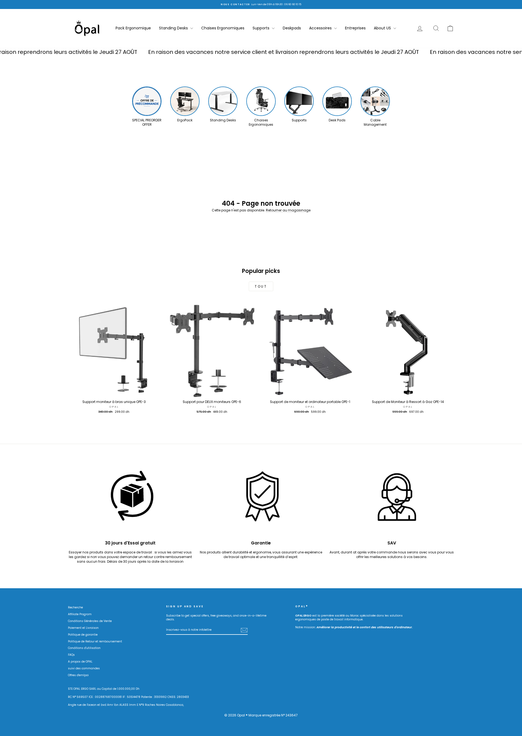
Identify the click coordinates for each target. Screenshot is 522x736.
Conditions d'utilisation (84, 648)
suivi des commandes (84, 668)
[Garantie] (261, 499)
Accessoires (321, 28)
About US (383, 28)
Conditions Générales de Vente (90, 621)
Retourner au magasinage (288, 210)
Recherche (75, 607)
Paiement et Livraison (83, 628)
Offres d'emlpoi (78, 675)
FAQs (71, 655)
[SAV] (391, 499)
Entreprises (355, 28)
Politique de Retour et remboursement (95, 641)
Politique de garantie (83, 635)
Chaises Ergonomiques (222, 28)
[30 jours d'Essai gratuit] (130, 499)
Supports (262, 28)
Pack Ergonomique (133, 28)
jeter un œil (114, 392)
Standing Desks (174, 28)
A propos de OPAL (80, 662)
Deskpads (292, 28)
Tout (261, 286)
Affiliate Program (80, 614)
